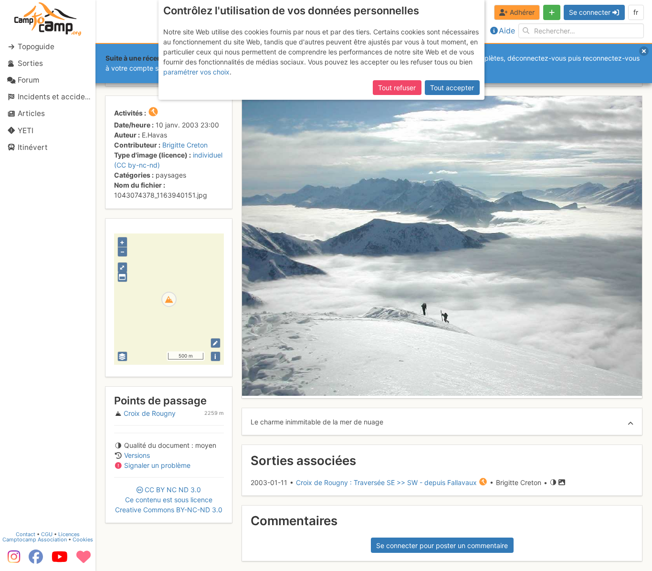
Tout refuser (397, 88)
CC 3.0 (168, 500)
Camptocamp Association (34, 539)
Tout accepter (452, 88)
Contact (25, 534)
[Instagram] (12, 560)
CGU (47, 534)
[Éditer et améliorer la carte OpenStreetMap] (215, 343)
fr (635, 12)
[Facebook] (36, 560)
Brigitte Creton (185, 145)
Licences (69, 534)
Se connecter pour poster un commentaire (442, 545)
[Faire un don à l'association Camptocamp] (83, 560)
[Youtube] (60, 560)
